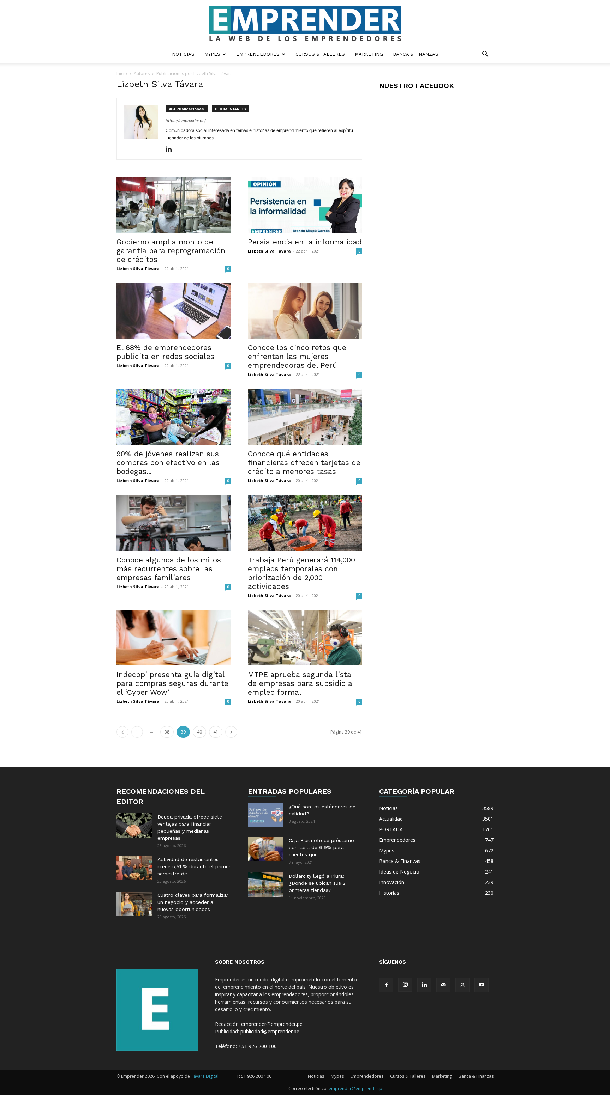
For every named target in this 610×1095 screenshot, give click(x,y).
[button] (485, 54)
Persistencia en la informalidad (305, 241)
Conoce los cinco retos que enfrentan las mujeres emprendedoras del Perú (297, 356)
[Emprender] (305, 23)
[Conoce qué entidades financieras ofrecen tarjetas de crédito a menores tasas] (305, 417)
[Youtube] (481, 985)
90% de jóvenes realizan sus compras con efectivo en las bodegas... (168, 462)
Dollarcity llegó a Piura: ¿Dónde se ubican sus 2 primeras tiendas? (317, 883)
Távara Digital (205, 1076)
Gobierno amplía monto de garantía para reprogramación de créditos (170, 250)
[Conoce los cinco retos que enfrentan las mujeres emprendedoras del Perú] (305, 311)
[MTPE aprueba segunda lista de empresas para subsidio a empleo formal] (305, 638)
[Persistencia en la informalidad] (305, 205)
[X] (462, 985)
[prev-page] (122, 732)
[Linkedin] (171, 149)
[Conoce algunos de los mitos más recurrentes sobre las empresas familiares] (173, 523)
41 (215, 732)
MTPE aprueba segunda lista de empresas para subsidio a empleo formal (300, 683)
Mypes (212, 54)
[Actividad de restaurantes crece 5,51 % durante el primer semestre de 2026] (134, 868)
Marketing (369, 54)
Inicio (121, 74)
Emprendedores (258, 54)
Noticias (183, 54)
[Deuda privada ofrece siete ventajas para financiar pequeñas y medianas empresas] (134, 825)
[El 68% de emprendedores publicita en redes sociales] (173, 311)
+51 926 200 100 (257, 1046)
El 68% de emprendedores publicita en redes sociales (165, 352)
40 (199, 732)
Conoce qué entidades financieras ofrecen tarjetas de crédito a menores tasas (304, 462)
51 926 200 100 (256, 1076)
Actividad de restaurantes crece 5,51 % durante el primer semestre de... (194, 866)
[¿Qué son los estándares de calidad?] (265, 815)
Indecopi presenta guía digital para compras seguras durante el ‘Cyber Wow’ (172, 683)
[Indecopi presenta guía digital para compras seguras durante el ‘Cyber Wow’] (173, 638)
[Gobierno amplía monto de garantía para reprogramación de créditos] (173, 205)
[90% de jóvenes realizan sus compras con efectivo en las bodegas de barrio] (173, 417)
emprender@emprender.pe (272, 1024)
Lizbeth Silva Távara (138, 268)
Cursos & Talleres (320, 54)
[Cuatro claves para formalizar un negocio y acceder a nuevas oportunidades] (134, 904)
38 (167, 732)
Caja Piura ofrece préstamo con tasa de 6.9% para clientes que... (321, 847)
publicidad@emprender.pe (269, 1031)
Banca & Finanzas (415, 54)
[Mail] (443, 985)
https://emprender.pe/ (186, 120)
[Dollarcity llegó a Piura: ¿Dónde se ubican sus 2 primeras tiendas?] (265, 884)
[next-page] (231, 732)
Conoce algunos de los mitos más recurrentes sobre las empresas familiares (168, 568)
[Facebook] (386, 985)
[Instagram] (405, 985)
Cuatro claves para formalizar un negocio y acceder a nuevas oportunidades (192, 902)
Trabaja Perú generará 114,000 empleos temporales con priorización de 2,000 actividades (301, 573)
